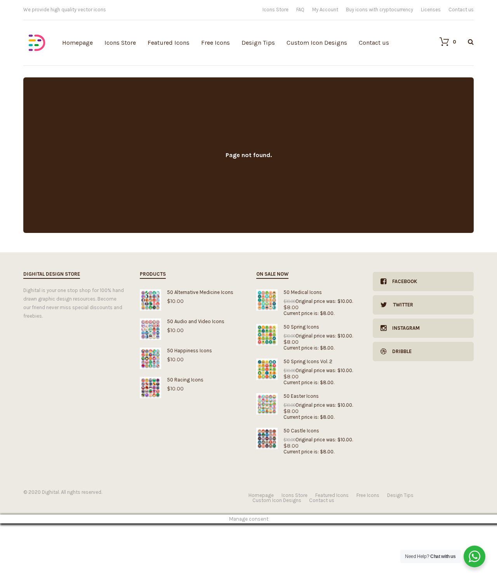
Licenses (431, 9)
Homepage (77, 42)
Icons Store (275, 9)
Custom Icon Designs (317, 42)
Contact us (461, 9)
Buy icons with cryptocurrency (379, 9)
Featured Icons (168, 42)
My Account (325, 9)
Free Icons (215, 42)
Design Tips (258, 42)
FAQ (300, 9)
